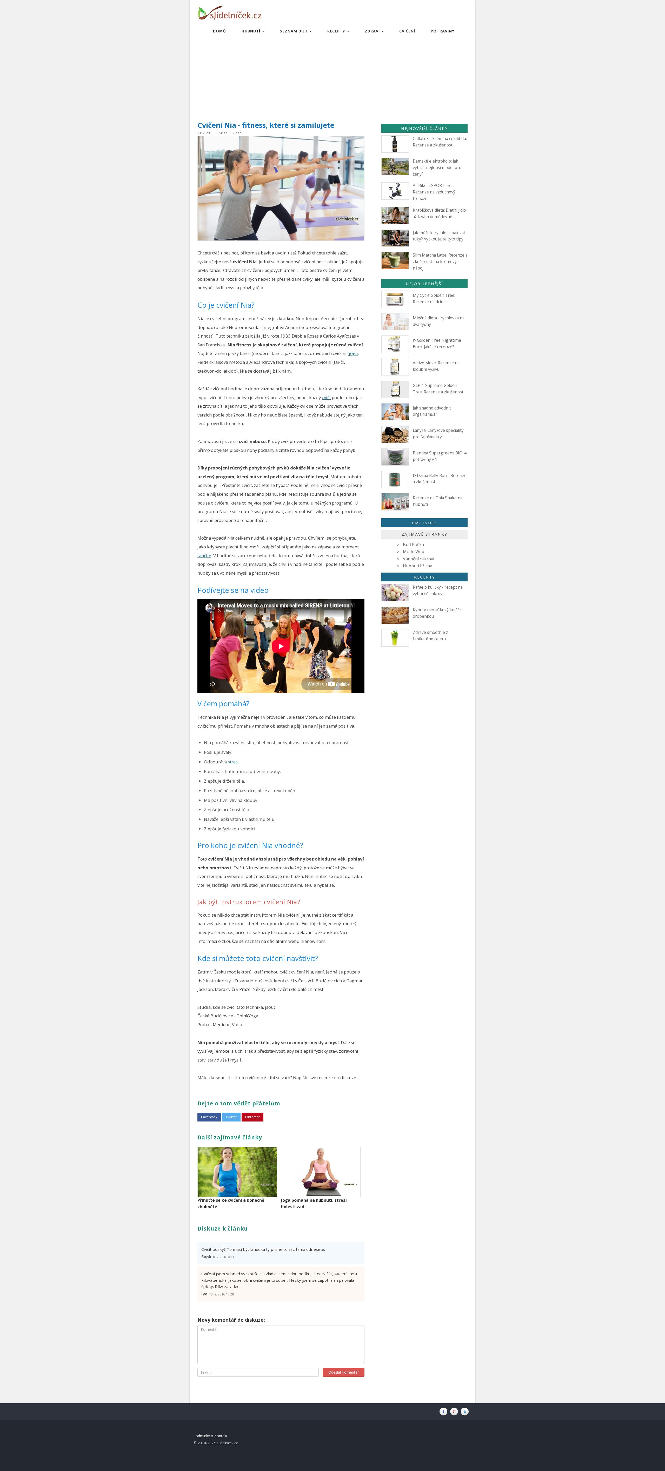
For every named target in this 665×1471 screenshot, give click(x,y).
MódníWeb (413, 551)
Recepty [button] (337, 31)
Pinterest (252, 1116)
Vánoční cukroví (418, 559)
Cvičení (407, 31)
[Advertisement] (332, 77)
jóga (353, 353)
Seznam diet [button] (294, 31)
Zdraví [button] (373, 31)
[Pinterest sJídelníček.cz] (455, 1411)
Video (237, 133)
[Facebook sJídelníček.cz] (444, 1411)
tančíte (204, 556)
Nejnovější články (424, 128)
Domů (219, 31)
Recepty (424, 577)
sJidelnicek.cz (227, 1442)
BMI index (424, 522)
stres (233, 762)
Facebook (209, 1116)
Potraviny (443, 31)
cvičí (326, 397)
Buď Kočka (413, 544)
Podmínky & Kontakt (211, 1435)
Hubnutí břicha (417, 566)
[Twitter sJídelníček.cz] (465, 1411)
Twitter (231, 1116)
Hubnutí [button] (252, 31)
